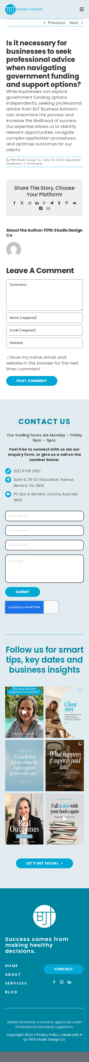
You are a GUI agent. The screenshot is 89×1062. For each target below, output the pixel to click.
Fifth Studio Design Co (25, 160)
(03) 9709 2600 (27, 471)
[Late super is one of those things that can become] (65, 765)
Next (74, 23)
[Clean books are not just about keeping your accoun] (24, 819)
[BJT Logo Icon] (44, 907)
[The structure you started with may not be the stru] (24, 712)
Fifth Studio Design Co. (47, 1039)
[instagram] (61, 982)
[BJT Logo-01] (24, 6)
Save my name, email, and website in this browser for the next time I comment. (42, 363)
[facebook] (54, 982)
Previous (56, 23)
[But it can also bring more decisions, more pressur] (24, 765)
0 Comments (33, 164)
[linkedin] (69, 982)
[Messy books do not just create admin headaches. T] (65, 712)
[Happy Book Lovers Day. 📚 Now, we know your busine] (65, 819)
